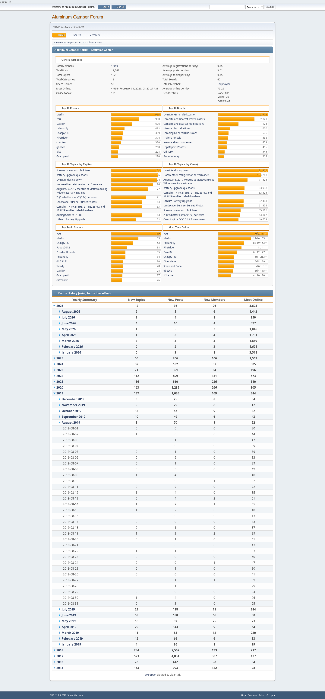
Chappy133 (63, 133)
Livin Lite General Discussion (179, 114)
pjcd (58, 151)
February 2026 (72, 347)
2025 (59, 358)
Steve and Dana (172, 266)
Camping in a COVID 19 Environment (184, 219)
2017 (59, 656)
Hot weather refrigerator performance (79, 184)
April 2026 (69, 335)
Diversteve (169, 261)
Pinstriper (62, 137)
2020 (59, 387)
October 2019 (71, 411)
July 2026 (68, 317)
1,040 (114, 66)
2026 (59, 306)
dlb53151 (62, 261)
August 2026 (71, 311)
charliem (61, 142)
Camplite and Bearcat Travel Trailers (184, 119)
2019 (59, 393)
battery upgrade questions (71, 175)
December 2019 (73, 399)
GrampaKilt (62, 156)
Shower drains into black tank (73, 170)
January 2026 (71, 352)
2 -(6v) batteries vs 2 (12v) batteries (76, 197)
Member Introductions (176, 128)
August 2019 (71, 422)
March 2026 (70, 341)
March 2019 (70, 633)
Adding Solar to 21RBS (69, 215)
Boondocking (171, 156)
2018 (59, 650)
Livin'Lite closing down (69, 179)
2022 (59, 376)
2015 (59, 668)
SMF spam (150, 674)
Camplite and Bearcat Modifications (183, 123)
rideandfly (62, 128)
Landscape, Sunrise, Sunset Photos (76, 202)
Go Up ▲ (271, 695)
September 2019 (73, 417)
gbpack (60, 147)
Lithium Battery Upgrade (70, 219)
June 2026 (69, 323)
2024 (59, 364)
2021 (59, 382)
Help (243, 695)
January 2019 (71, 644)
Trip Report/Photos (174, 147)
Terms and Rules (256, 695)
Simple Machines (75, 695)
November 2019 (73, 405)
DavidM (60, 123)
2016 (59, 662)
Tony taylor (223, 84)
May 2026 (69, 329)
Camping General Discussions (180, 133)
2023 (59, 370)
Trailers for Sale (172, 137)
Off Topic (168, 151)
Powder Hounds (65, 252)
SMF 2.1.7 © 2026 (58, 695)
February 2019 (72, 638)
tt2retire (168, 275)
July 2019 (68, 609)
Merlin (60, 114)
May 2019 (69, 621)
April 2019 (69, 627)
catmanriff (62, 280)
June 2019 (69, 615)
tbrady (60, 266)
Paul (58, 119)
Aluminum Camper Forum (77, 16)
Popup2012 (63, 247)
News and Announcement (178, 142)
